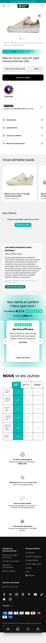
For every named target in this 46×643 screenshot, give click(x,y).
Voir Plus (23, 342)
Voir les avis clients (15, 287)
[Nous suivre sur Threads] (23, 594)
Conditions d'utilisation (11, 561)
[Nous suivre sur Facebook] (4, 594)
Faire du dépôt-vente (33, 564)
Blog (27, 572)
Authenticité (30, 553)
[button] (6, 341)
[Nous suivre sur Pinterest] (29, 594)
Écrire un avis (23, 224)
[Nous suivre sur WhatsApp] (10, 599)
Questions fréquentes (33, 556)
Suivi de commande (10, 587)
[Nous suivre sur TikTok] (41, 594)
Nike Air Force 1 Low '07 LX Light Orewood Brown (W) (17, 195)
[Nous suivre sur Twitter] (10, 594)
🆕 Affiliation (30, 575)
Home (6, 43)
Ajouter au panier (23, 78)
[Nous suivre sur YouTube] (35, 594)
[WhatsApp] (18, 629)
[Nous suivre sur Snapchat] (4, 599)
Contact (29, 568)
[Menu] (8, 629)
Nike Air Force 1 (16, 43)
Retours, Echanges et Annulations (10, 556)
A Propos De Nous (32, 560)
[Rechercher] (28, 629)
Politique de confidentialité (7, 566)
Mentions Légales (8, 571)
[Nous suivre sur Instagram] (16, 594)
